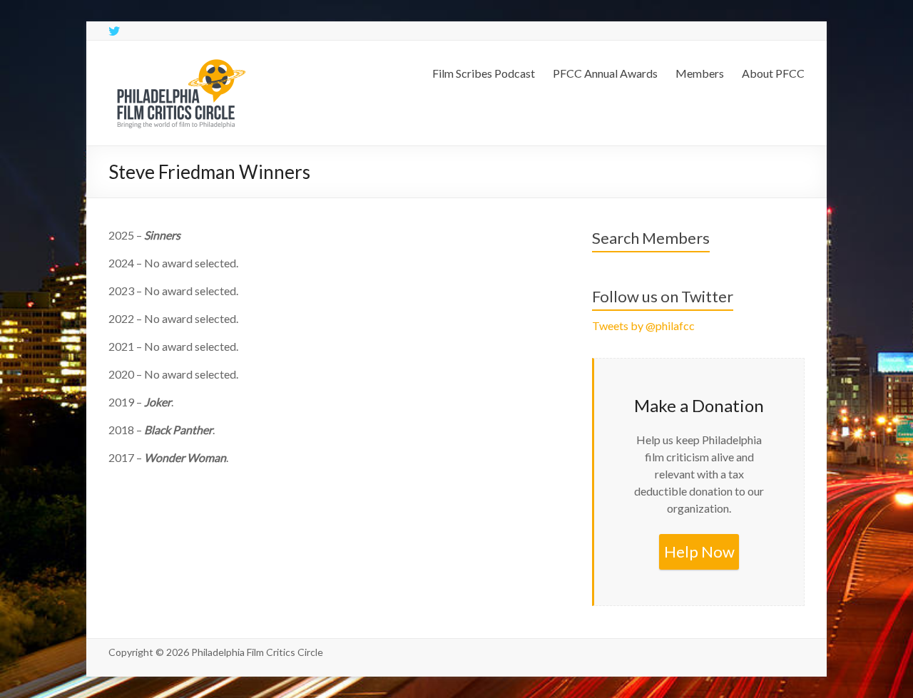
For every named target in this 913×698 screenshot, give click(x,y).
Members (699, 73)
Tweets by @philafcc (643, 325)
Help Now (699, 551)
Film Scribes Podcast (483, 73)
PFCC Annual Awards (605, 73)
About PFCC (773, 73)
